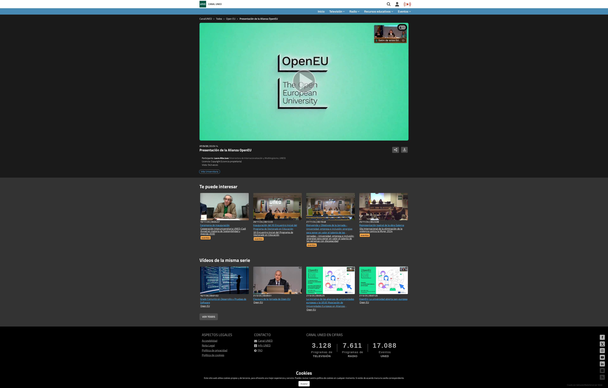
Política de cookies (213, 355)
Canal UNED (265, 341)
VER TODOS (208, 317)
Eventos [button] (403, 11)
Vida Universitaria (209, 171)
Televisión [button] (336, 11)
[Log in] (397, 4)
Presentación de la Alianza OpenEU (259, 19)
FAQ (260, 350)
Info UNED (264, 345)
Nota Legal (208, 345)
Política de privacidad (214, 350)
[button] (407, 216)
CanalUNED (206, 19)
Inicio (321, 11)
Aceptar (304, 383)
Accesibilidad (209, 341)
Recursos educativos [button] (377, 11)
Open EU (230, 19)
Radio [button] (353, 11)
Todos (219, 19)
